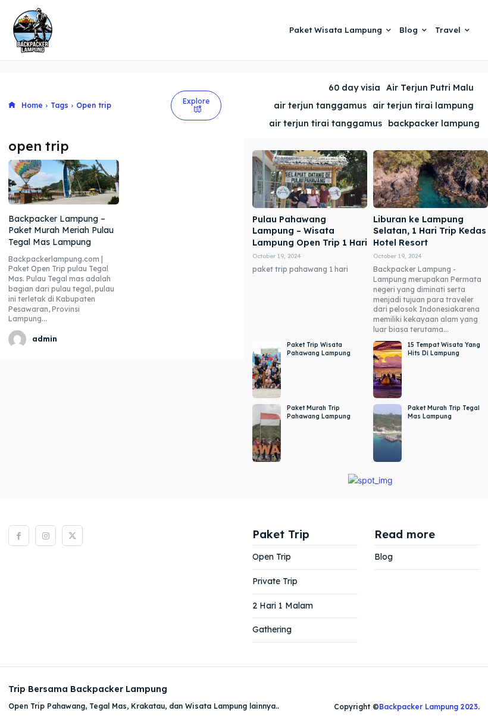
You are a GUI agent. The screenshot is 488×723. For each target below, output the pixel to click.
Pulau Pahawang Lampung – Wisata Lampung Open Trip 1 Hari (309, 231)
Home (32, 105)
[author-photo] (19, 339)
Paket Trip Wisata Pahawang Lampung (319, 349)
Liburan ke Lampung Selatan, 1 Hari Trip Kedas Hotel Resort (429, 231)
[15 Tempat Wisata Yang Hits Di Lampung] (387, 370)
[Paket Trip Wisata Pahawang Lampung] (266, 370)
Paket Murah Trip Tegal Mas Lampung (444, 412)
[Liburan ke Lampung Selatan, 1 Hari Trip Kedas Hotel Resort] (430, 179)
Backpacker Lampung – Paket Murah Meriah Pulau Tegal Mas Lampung (61, 230)
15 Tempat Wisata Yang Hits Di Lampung (444, 349)
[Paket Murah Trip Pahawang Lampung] (266, 433)
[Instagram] (45, 535)
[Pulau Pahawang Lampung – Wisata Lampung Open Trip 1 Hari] (309, 179)
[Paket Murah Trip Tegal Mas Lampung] (387, 433)
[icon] (11, 106)
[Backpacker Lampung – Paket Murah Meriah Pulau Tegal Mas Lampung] (63, 182)
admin (44, 338)
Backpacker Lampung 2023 (428, 706)
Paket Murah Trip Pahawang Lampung (319, 412)
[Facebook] (18, 535)
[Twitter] (72, 535)
